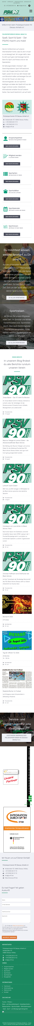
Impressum (10, 1)
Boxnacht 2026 (8, 617)
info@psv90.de (22, 5)
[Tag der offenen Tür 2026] (17, 649)
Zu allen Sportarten (16, 298)
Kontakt (4, 1)
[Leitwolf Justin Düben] (17, 482)
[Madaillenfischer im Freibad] (17, 688)
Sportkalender (8, 624)
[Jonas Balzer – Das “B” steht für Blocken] (17, 394)
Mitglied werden (8, 969)
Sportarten (7, 971)
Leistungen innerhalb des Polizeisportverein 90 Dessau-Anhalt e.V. (16, 738)
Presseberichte (8, 412)
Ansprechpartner (9, 966)
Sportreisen (7, 973)
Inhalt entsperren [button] (30, 798)
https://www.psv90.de (11, 878)
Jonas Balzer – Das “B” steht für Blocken (16, 397)
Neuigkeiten (16, 3)
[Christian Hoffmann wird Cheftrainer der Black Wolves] (17, 570)
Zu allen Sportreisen (16, 343)
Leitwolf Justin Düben (10, 486)
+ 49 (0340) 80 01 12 (11, 124)
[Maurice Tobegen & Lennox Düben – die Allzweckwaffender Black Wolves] (17, 437)
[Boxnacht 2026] (17, 613)
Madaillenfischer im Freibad (12, 691)
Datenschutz (27, 1)
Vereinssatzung (18, 1)
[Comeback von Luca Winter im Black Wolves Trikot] (17, 523)
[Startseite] (11, 12)
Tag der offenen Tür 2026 (11, 653)
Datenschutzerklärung (18, 925)
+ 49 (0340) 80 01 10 (11, 5)
